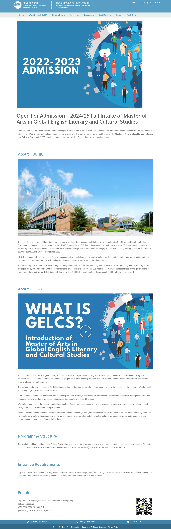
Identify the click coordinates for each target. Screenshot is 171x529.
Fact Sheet (136, 521)
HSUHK (135, 3)
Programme (89, 15)
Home (21, 15)
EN (144, 3)
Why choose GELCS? (38, 15)
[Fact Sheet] (128, 522)
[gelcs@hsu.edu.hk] (28, 522)
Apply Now (131, 15)
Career (119, 15)
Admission (74, 15)
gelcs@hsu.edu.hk (39, 521)
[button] (85, 331)
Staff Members (105, 15)
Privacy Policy (113, 527)
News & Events (58, 15)
